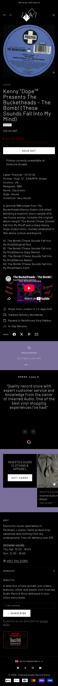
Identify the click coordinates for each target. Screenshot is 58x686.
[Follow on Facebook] (18, 668)
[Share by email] (36, 334)
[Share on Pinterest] (29, 334)
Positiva (7, 85)
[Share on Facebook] (14, 334)
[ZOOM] (54, 72)
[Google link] (29, 442)
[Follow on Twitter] (25, 668)
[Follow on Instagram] (33, 668)
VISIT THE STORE (17, 560)
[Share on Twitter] (22, 334)
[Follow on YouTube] (40, 668)
